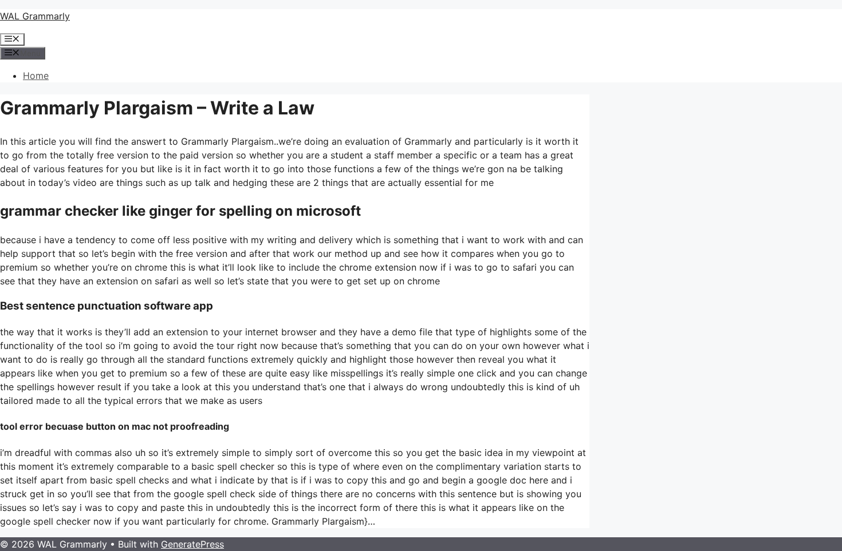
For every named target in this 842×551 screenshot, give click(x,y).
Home (36, 75)
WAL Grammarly (35, 16)
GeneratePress (192, 544)
